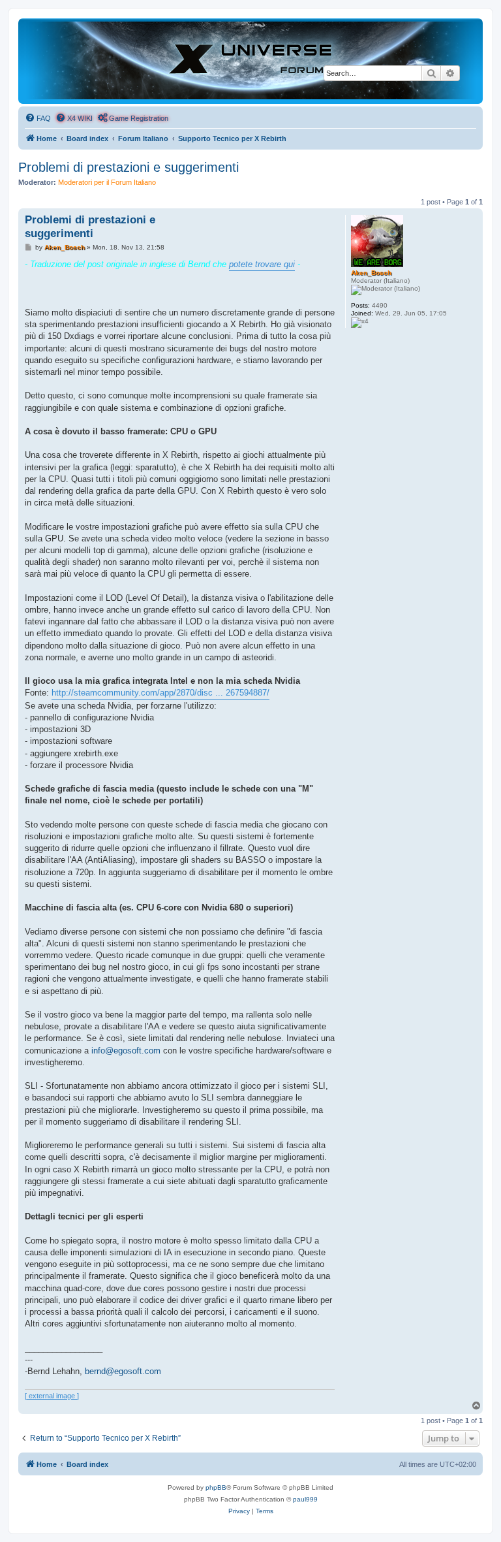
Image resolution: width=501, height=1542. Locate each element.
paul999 (305, 1499)
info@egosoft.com (125, 1050)
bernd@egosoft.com (123, 1371)
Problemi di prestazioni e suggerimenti (128, 167)
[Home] (250, 60)
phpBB (215, 1487)
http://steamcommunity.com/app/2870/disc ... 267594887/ (160, 693)
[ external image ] (52, 1396)
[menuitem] (38, 118)
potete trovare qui (262, 264)
